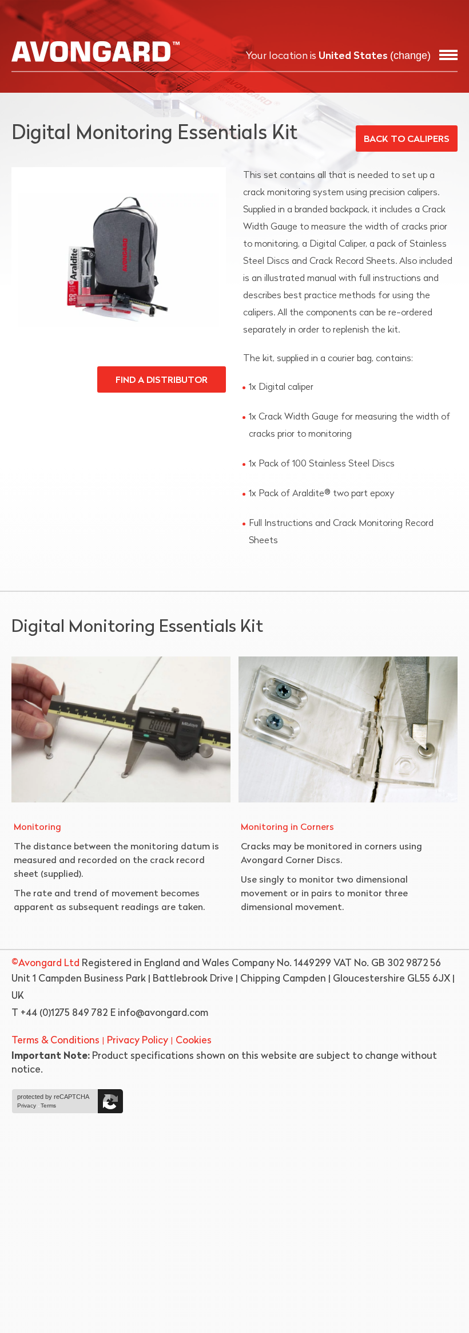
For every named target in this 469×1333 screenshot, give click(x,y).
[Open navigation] (448, 55)
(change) (410, 55)
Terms (48, 1106)
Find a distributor (162, 380)
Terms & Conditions (55, 1041)
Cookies (194, 1041)
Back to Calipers (407, 139)
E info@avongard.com (159, 1013)
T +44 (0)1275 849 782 (59, 1013)
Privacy (26, 1106)
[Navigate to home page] (95, 51)
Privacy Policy (137, 1041)
